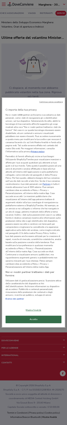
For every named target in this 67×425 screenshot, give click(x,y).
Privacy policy (37, 151)
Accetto (34, 319)
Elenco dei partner (15, 298)
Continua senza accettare (51, 101)
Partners (46, 184)
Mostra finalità (33, 310)
